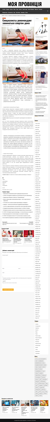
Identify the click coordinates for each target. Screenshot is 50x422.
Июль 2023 (37, 193)
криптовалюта (42, 381)
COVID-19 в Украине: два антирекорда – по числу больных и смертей (18, 212)
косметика (37, 381)
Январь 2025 (37, 160)
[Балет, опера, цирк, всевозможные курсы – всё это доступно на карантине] (18, 233)
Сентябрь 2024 (38, 168)
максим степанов (41, 383)
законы (36, 373)
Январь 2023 (37, 205)
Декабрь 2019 (37, 267)
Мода (15, 9)
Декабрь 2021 (37, 228)
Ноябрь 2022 (37, 209)
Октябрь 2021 (37, 232)
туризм (36, 393)
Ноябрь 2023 (37, 187)
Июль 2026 (37, 125)
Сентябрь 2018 (38, 288)
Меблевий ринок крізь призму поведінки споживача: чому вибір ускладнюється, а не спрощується (41, 104)
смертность (43, 389)
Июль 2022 (37, 214)
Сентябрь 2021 (38, 234)
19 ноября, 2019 (8, 25)
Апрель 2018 (37, 296)
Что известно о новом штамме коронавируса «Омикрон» (15, 202)
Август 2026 (37, 123)
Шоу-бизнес (18, 12)
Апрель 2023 (37, 199)
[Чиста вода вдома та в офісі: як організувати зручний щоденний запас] (15, 403)
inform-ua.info (9, 189)
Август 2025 (37, 146)
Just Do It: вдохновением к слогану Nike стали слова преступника (17, 206)
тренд (46, 391)
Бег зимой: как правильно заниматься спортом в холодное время (17, 217)
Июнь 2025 (37, 150)
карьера (36, 379)
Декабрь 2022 (37, 207)
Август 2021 (37, 236)
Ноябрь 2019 (37, 269)
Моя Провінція (25, 3)
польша (36, 387)
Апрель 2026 (37, 131)
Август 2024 (37, 170)
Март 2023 (37, 201)
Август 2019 (37, 275)
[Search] (47, 11)
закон (44, 371)
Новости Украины (31, 9)
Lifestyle (3, 9)
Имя (3, 268)
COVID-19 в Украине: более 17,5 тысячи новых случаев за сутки (16, 215)
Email (19, 268)
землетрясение (38, 375)
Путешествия (10, 12)
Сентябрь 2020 (38, 251)
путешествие (42, 387)
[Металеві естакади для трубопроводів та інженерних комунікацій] (34, 403)
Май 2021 (37, 240)
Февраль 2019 (38, 284)
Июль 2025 (37, 148)
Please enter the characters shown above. (9, 282)
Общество (36, 9)
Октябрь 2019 (37, 271)
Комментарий (5, 255)
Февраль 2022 (38, 224)
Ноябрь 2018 (37, 286)
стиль (40, 391)
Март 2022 (37, 222)
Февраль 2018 (38, 298)
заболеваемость (38, 371)
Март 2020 (37, 261)
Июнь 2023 (37, 195)
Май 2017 (37, 314)
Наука (17, 9)
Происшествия (4, 12)
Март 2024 (37, 179)
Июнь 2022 (37, 216)
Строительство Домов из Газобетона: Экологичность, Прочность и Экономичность (40, 67)
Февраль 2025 (38, 158)
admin (4, 25)
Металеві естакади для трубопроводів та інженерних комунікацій (40, 108)
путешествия (37, 389)
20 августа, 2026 (24, 415)
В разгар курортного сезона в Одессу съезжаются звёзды (15, 213)
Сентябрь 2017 (38, 306)
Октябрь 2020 (37, 249)
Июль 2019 (37, 277)
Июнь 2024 (37, 174)
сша (43, 391)
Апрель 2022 (37, 220)
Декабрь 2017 (37, 302)
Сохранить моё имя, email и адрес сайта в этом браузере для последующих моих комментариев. (17, 279)
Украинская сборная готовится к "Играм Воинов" (13, 197)
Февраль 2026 (38, 135)
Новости (20, 9)
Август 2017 (37, 308)
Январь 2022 (37, 226)
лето (36, 383)
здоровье (41, 373)
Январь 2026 (37, 137)
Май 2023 (37, 197)
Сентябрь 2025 (38, 144)
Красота (11, 9)
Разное (26, 12)
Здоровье (7, 9)
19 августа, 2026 (43, 412)
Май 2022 (37, 218)
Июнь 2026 (37, 127)
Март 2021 (37, 244)
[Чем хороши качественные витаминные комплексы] (44, 403)
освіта (36, 385)
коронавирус (45, 379)
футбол (40, 395)
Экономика (23, 12)
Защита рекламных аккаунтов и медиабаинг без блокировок (41, 96)
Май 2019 (37, 279)
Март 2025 (37, 156)
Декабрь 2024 (37, 162)
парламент (46, 385)
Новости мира (25, 9)
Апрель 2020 (37, 259)
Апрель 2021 (37, 242)
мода (47, 383)
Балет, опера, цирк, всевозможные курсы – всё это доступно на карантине (17, 240)
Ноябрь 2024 (37, 164)
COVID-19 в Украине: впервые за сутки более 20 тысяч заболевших (17, 195)
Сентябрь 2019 (38, 273)
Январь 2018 (37, 300)
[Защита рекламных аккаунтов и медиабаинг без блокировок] (6, 403)
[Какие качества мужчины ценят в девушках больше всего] (7, 233)
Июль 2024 (37, 172)
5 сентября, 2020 (19, 243)
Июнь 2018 (37, 294)
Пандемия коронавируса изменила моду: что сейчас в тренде (16, 208)
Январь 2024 (37, 183)
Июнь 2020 (37, 255)
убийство (40, 393)
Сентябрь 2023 (38, 191)
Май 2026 (37, 129)
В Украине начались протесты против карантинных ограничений (17, 210)
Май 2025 (37, 152)
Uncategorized (37, 326)
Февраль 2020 (38, 263)
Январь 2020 (37, 265)
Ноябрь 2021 (37, 230)
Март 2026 (37, 133)
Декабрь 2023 (37, 185)
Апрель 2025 (37, 154)
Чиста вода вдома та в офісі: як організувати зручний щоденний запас (41, 99)
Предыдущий (9, 223)
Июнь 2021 (37, 238)
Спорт (14, 12)
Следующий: (26, 223)
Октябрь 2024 (37, 166)
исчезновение (37, 377)
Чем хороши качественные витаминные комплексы (40, 112)
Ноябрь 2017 (37, 304)
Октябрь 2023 (37, 189)
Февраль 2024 (38, 181)
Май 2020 (37, 257)
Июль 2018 (37, 292)
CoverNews (29, 420)
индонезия (44, 375)
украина (45, 393)
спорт (36, 391)
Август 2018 (37, 290)
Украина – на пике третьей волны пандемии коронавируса (15, 204)
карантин (43, 377)
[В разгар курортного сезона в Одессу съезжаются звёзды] (29, 233)
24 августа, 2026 (5, 412)
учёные (36, 395)
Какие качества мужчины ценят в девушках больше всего (15, 193)
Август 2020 (37, 253)
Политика (40, 9)
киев (40, 379)
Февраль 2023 (38, 203)
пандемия (40, 385)
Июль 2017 (37, 310)
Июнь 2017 (37, 312)
